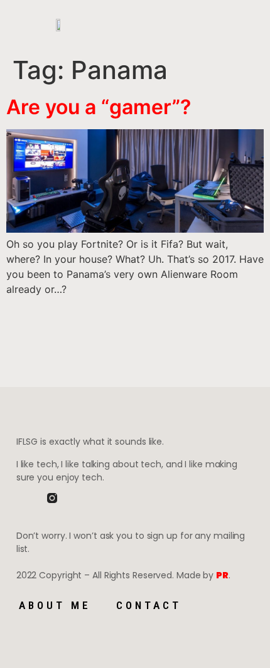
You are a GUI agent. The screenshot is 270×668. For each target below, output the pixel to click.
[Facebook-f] (21, 498)
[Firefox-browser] (83, 498)
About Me (55, 605)
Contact (148, 605)
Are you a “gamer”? (98, 107)
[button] (134, 25)
